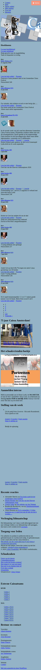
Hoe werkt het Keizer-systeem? (11, 562)
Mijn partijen (9, 8)
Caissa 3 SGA (8, 611)
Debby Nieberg (5, 61)
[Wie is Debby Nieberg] (4, 71)
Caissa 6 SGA (8, 616)
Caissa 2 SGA (8, 609)
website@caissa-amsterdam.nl (18, 547)
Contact (7, 3)
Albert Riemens (5, 88)
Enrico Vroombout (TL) (8, 115)
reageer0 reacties (11, 419)
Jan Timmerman (6, 653)
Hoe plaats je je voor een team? (11, 564)
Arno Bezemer (6, 637)
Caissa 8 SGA (8, 620)
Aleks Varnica (5, 150)
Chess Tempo (15, 572)
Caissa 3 (7, 596)
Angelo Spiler (9, 504)
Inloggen (8, 12)
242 (6, 314)
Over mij (8, 10)
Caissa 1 (7, 592)
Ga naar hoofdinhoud (8, 49)
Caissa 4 (7, 597)
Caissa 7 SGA (8, 618)
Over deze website (7, 568)
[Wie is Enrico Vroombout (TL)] (11, 125)
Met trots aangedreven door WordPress (14, 668)
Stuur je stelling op (11, 421)
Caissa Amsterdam (12, 549)
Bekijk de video (16, 342)
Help (6, 4)
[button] (36, 3)
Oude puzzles (22, 419)
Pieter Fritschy (5, 642)
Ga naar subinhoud (7, 51)
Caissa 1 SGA (8, 607)
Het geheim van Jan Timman (26, 504)
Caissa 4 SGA (8, 612)
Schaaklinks (5, 570)
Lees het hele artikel (7, 76)
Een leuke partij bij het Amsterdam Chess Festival (20, 498)
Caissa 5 (7, 599)
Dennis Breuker (10, 500)
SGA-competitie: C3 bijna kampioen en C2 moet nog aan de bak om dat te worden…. (21, 512)
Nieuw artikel (9, 6)
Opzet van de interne (8, 558)
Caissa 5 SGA (8, 614)
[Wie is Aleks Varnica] (4, 160)
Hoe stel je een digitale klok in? (11, 566)
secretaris (24, 527)
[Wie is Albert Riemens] (4, 98)
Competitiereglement (8, 560)
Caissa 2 (7, 594)
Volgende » (9, 316)
